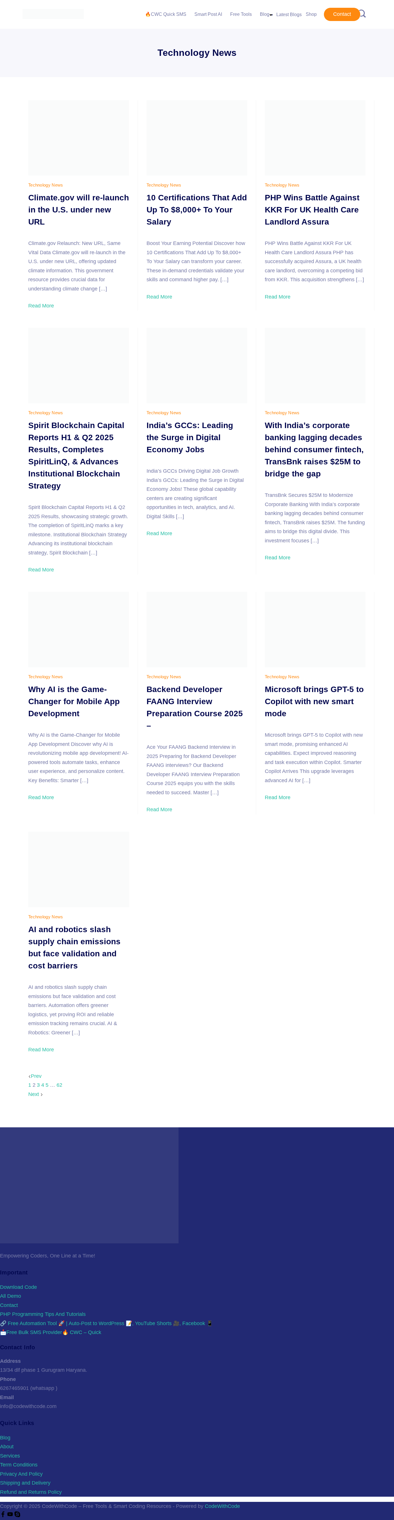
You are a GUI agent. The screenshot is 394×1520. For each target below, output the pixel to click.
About (7, 1446)
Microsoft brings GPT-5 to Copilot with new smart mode (314, 701)
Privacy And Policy (21, 1474)
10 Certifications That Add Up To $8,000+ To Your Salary (197, 209)
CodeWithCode (222, 1506)
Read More (41, 306)
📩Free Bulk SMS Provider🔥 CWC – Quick (50, 1332)
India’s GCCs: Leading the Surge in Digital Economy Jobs (190, 437)
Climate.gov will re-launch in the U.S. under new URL (78, 209)
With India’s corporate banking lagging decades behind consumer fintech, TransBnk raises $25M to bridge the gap (314, 449)
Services (10, 1456)
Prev (36, 1076)
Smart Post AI (208, 14)
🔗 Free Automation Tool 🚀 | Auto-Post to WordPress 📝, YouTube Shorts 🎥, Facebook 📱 (106, 1323)
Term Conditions (18, 1465)
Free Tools (241, 14)
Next (34, 1094)
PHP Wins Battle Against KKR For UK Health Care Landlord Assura (312, 209)
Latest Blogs (289, 14)
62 (59, 1085)
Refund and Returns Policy (31, 1492)
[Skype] (17, 1515)
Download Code (18, 1287)
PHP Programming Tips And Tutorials (43, 1314)
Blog (264, 14)
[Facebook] (3, 1515)
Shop (311, 14)
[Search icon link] (362, 14)
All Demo (10, 1296)
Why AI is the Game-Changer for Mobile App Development (74, 701)
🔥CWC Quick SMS (165, 14)
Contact (342, 14)
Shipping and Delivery (25, 1483)
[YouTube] (10, 1515)
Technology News (45, 185)
